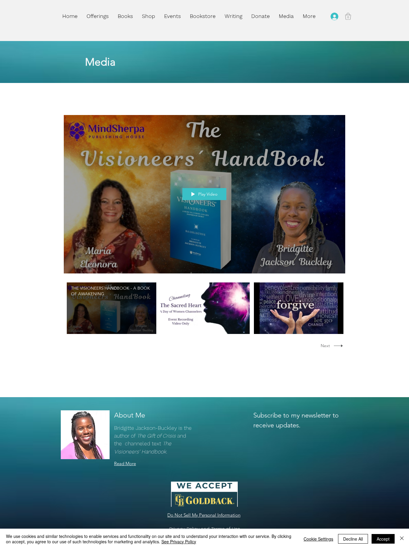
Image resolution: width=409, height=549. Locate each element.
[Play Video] (111, 308)
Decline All (353, 539)
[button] (148, 16)
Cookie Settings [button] (318, 539)
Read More (125, 463)
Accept (383, 539)
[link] (348, 16)
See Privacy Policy (178, 542)
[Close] (401, 538)
